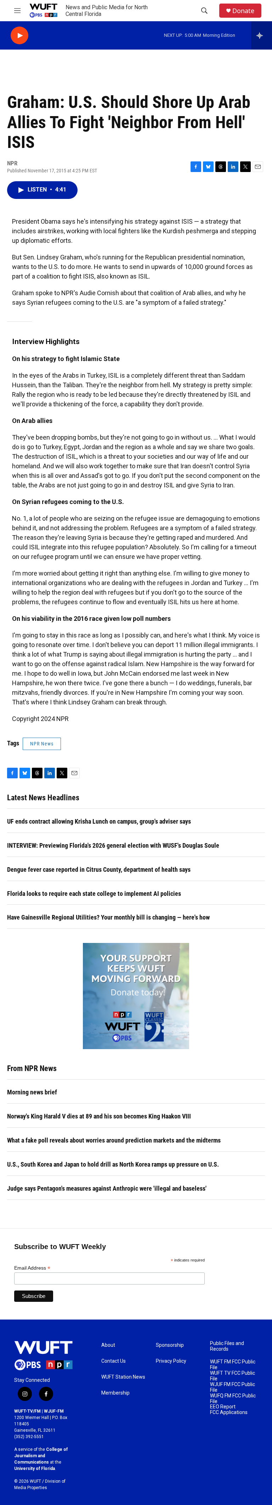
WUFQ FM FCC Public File (233, 1398)
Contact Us (113, 1361)
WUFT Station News (123, 1377)
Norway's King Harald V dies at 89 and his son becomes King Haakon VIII (99, 1116)
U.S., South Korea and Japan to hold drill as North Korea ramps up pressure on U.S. (113, 1164)
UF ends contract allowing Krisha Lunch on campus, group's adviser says (99, 821)
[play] (19, 36)
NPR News (41, 743)
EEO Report (223, 1406)
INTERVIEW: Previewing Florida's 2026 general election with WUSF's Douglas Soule (113, 845)
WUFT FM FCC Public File (232, 1364)
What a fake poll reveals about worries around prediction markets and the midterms (114, 1140)
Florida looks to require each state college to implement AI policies (94, 893)
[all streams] (261, 35)
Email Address (32, 1268)
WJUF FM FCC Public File (232, 1387)
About (108, 1345)
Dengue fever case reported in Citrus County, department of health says (99, 869)
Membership (115, 1393)
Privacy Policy (171, 1361)
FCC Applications (229, 1412)
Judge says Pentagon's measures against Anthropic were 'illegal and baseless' (106, 1188)
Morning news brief (32, 1092)
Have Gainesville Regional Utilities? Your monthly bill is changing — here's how (108, 917)
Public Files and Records (227, 1346)
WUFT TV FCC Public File (232, 1375)
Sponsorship (170, 1345)
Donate (243, 11)
